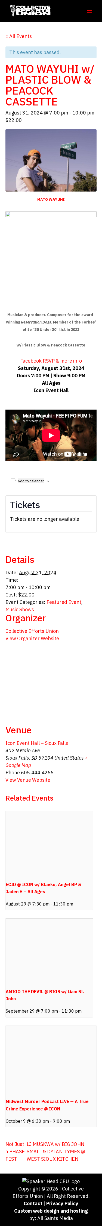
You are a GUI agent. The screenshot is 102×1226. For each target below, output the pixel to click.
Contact (33, 1203)
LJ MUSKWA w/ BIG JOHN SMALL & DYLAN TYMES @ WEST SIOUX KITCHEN (56, 1151)
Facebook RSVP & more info (51, 361)
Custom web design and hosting (51, 1211)
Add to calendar (31, 480)
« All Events (18, 36)
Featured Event (64, 602)
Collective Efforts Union (32, 631)
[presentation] (49, 844)
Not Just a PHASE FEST (15, 1151)
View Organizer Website (32, 638)
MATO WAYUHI (51, 199)
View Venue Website (27, 780)
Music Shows (19, 609)
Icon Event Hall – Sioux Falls (36, 743)
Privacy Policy (62, 1203)
